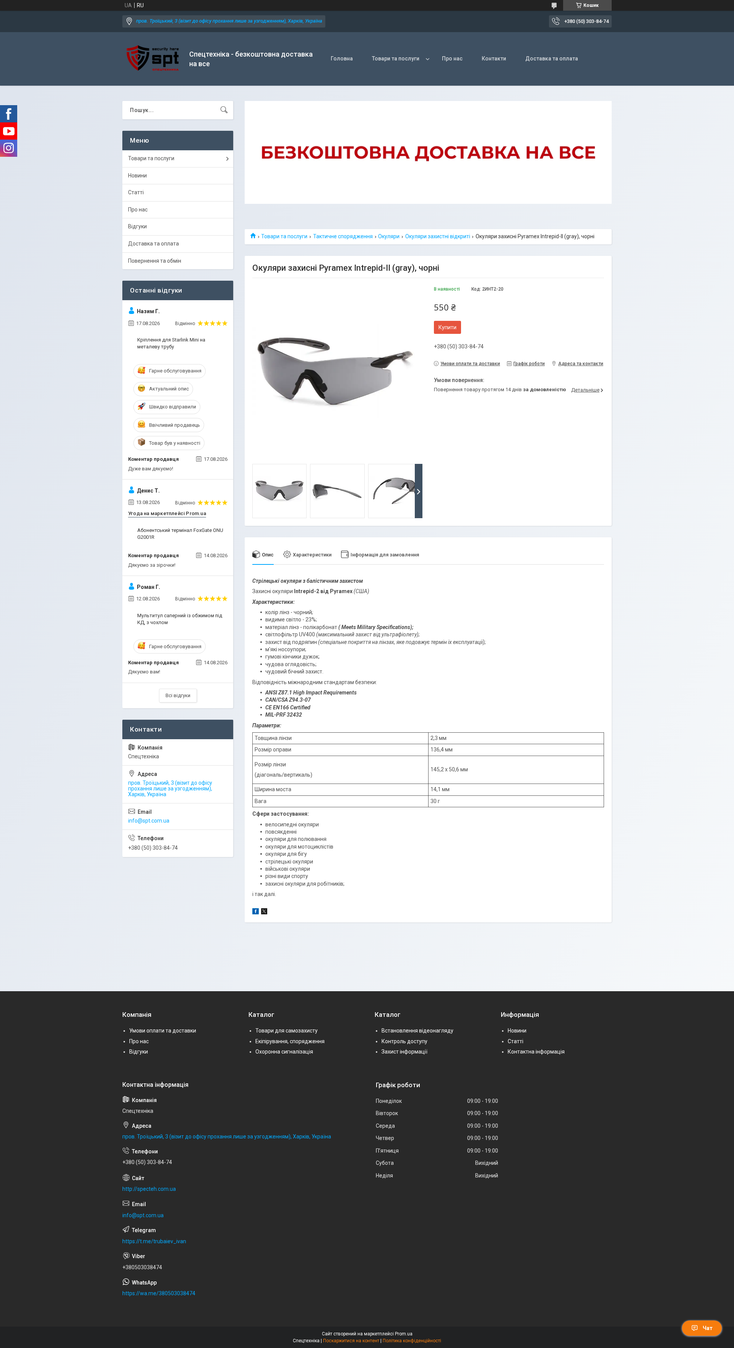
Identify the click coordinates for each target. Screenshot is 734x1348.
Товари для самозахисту (286, 1031)
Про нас (452, 58)
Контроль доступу (404, 1041)
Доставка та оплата (551, 58)
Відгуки (137, 226)
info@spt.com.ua (148, 821)
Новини (137, 175)
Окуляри (388, 236)
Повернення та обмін (154, 261)
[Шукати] (224, 110)
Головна (342, 58)
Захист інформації (404, 1052)
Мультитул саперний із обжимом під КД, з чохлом (179, 619)
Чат (708, 1328)
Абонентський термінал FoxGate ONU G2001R (180, 533)
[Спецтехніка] (153, 59)
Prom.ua (403, 1334)
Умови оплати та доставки (162, 1031)
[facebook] (255, 912)
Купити (447, 327)
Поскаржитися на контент (351, 1340)
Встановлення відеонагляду (417, 1031)
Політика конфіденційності (412, 1340)
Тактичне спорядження (343, 236)
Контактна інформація (536, 1052)
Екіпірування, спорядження (290, 1041)
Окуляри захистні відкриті (437, 236)
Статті (136, 192)
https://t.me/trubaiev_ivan (154, 1241)
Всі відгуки (178, 695)
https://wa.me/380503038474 (158, 1293)
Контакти (494, 58)
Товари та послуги (395, 58)
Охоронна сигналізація (284, 1052)
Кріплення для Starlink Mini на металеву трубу (171, 343)
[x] (264, 912)
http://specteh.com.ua (149, 1189)
